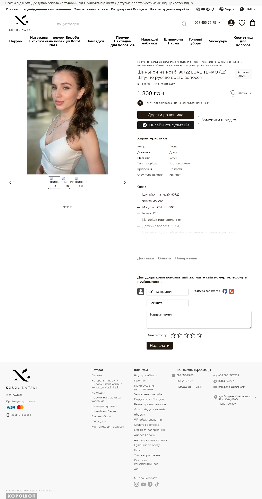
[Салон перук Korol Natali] (21, 378)
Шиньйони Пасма (173, 41)
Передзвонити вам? (189, 386)
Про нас (12, 9)
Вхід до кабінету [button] (145, 375)
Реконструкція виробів (169, 9)
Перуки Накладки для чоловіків (123, 41)
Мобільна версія (21, 414)
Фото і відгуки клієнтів (150, 409)
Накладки (95, 41)
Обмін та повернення (149, 429)
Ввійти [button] (149, 103)
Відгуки (139, 414)
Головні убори (195, 41)
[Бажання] (242, 22)
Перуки (16, 41)
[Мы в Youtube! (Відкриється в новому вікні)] (203, 9)
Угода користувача (147, 455)
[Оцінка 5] (200, 335)
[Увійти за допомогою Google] (231, 291)
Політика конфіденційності (146, 462)
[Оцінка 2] (180, 335)
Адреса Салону (144, 435)
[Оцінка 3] (187, 335)
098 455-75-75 (205, 22)
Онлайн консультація (169, 125)
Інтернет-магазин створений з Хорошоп (29, 490)
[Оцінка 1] (174, 335)
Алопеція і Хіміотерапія (150, 440)
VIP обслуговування (148, 419)
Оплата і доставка (146, 424)
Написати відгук (165, 83)
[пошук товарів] (184, 24)
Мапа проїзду (227, 403)
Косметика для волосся (243, 41)
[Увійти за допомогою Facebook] (224, 291)
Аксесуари (217, 41)
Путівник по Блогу (147, 445)
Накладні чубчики (149, 41)
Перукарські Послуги (129, 9)
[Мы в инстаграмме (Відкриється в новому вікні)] (198, 9)
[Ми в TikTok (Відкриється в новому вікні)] (213, 9)
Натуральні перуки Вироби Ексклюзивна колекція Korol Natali (54, 41)
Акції (137, 469)
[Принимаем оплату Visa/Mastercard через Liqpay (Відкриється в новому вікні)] (15, 407)
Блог (137, 450)
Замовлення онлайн (91, 9)
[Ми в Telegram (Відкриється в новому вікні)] (208, 9)
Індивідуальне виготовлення (47, 9)
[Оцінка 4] (193, 335)
